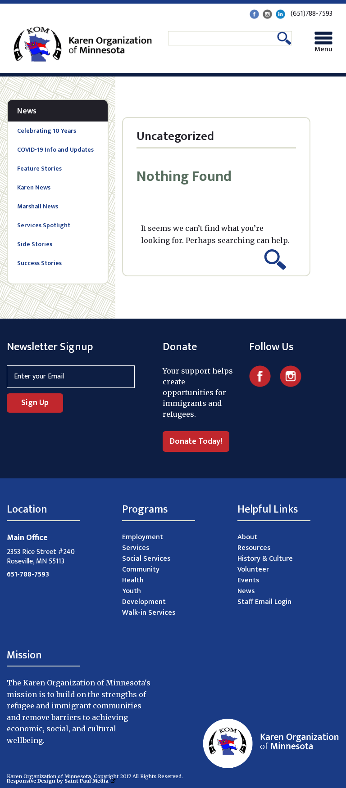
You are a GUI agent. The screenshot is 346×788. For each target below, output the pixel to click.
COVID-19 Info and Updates (55, 149)
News (26, 111)
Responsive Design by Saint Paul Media (58, 781)
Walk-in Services (148, 613)
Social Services (146, 559)
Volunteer (253, 569)
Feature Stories (39, 168)
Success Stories (39, 263)
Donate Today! (196, 441)
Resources (253, 548)
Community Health (140, 574)
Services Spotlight (43, 225)
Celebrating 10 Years (46, 131)
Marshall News (37, 206)
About (247, 537)
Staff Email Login (264, 602)
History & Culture (265, 559)
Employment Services (142, 542)
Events (248, 580)
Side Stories (34, 244)
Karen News (33, 187)
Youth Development (144, 596)
